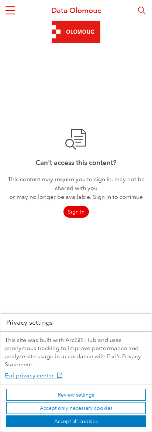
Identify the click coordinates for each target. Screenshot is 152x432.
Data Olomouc (76, 10)
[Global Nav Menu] (10, 10)
